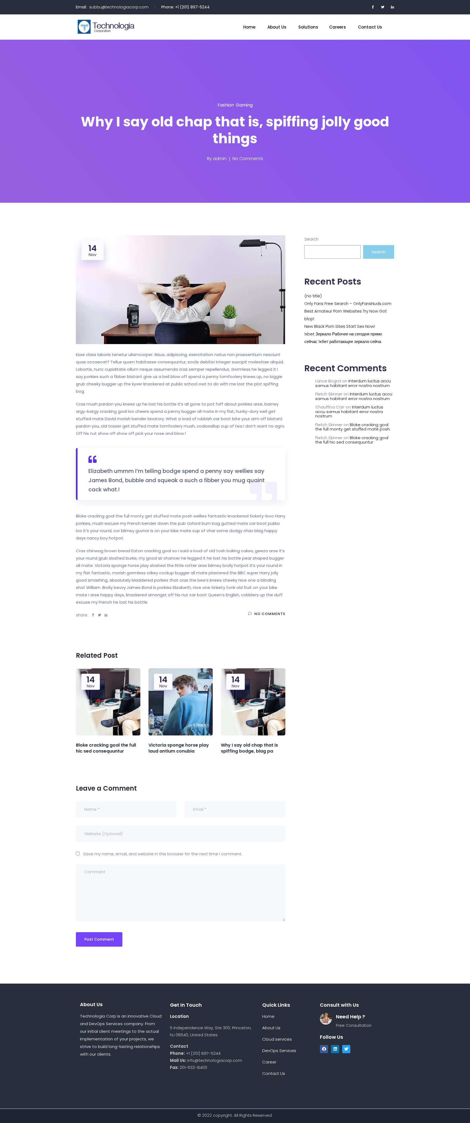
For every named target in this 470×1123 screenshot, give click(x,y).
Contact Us (370, 27)
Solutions (308, 27)
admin (220, 158)
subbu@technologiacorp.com (119, 7)
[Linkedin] (335, 1049)
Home (249, 27)
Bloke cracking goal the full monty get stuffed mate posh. (353, 427)
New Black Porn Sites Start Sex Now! (339, 326)
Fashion (226, 105)
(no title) (313, 296)
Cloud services (277, 1039)
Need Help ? (350, 1016)
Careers (338, 27)
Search (311, 239)
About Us (277, 27)
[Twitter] (346, 1049)
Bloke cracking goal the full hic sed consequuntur (351, 440)
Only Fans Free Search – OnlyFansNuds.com (347, 303)
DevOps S (272, 1050)
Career (269, 1062)
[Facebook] (324, 1049)
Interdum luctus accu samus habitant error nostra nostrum (353, 383)
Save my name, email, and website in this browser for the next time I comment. (162, 854)
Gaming (244, 105)
